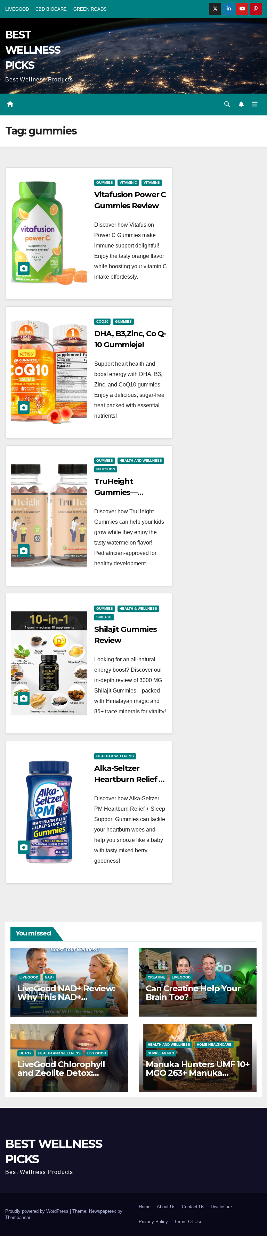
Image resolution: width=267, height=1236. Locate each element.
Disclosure (221, 1206)
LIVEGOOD (17, 9)
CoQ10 (102, 321)
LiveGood (28, 977)
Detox (25, 1053)
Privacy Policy (153, 1221)
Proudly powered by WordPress (37, 1211)
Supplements (161, 1053)
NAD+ (49, 977)
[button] (227, 104)
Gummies (104, 182)
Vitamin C (128, 182)
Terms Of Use (188, 1221)
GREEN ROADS (90, 9)
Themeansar (17, 1217)
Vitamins (152, 182)
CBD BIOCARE (51, 9)
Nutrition (105, 469)
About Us (166, 1206)
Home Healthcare (214, 1044)
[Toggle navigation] (255, 104)
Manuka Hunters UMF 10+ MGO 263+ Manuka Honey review (198, 1073)
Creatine (156, 977)
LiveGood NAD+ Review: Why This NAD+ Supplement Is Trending (67, 997)
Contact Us (193, 1206)
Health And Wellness (141, 460)
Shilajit (104, 617)
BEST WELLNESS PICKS (32, 50)
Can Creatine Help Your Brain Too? (193, 992)
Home (145, 1206)
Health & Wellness (138, 608)
